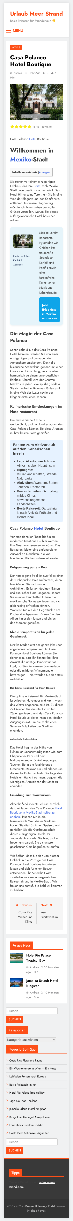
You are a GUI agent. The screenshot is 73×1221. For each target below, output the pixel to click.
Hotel (32, 139)
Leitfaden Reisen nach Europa (27, 1076)
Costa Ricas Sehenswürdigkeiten (29, 1133)
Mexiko (21, 159)
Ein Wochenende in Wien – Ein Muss (32, 1068)
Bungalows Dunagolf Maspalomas (29, 1117)
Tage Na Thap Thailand (23, 1101)
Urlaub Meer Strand (36, 14)
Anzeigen (44, 172)
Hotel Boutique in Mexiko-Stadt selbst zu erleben (36, 812)
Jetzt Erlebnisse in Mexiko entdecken (49, 311)
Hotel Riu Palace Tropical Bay (38, 958)
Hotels (15, 47)
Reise (37, 186)
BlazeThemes (38, 1211)
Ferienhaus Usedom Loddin (26, 1125)
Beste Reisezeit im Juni (23, 1085)
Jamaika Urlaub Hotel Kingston (27, 1109)
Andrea (18, 73)
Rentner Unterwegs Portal (40, 1206)
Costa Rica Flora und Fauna (25, 1060)
